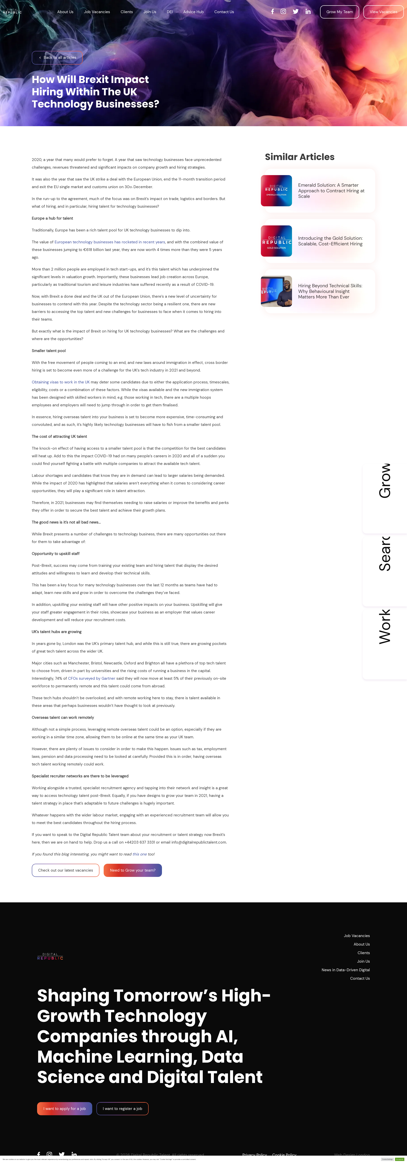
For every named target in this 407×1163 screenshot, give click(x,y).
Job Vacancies (97, 11)
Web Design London (352, 1154)
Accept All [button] (399, 1159)
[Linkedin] (75, 1154)
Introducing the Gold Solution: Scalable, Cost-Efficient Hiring (330, 241)
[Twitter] (62, 1154)
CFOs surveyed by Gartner (91, 678)
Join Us (150, 11)
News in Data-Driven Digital (346, 969)
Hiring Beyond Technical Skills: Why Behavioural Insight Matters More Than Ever (330, 291)
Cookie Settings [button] (387, 1159)
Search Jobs (385, 554)
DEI (170, 11)
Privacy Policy (254, 1154)
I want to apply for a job (64, 1108)
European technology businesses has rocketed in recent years (110, 242)
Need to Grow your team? (133, 870)
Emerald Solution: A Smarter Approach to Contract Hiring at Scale (331, 190)
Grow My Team (339, 11)
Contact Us (224, 11)
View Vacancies (383, 11)
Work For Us (385, 627)
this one (139, 854)
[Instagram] (50, 1154)
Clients (127, 11)
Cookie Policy (284, 1154)
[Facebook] (39, 1154)
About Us (65, 11)
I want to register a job (122, 1108)
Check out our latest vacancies (65, 870)
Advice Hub (193, 11)
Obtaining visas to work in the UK (61, 382)
